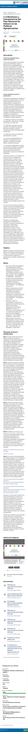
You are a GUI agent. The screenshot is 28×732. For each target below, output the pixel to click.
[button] (5, 36)
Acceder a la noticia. (8, 453)
